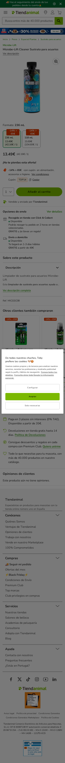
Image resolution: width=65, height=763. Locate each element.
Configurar (32, 387)
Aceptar (32, 396)
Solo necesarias (32, 405)
